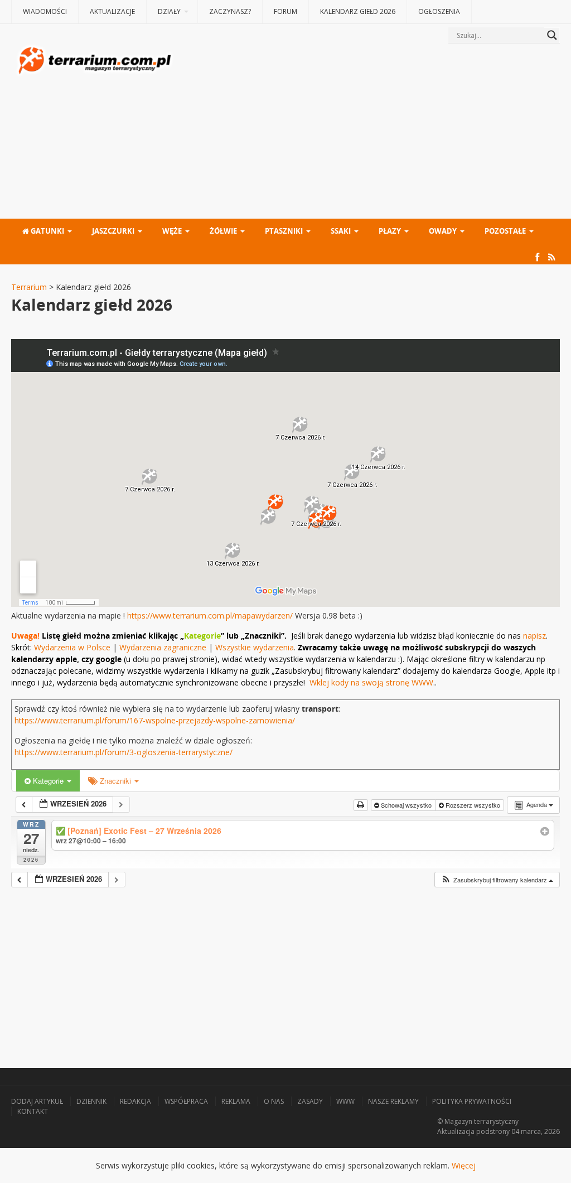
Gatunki (46, 231)
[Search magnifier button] (552, 35)
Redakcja (135, 1101)
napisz (534, 635)
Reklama (235, 1101)
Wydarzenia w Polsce (72, 647)
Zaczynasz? (230, 11)
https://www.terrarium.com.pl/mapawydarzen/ (210, 615)
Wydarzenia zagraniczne (164, 647)
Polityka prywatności (471, 1101)
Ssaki (341, 231)
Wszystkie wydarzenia (254, 647)
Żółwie (223, 231)
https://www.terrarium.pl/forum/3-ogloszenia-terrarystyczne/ (123, 752)
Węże (172, 231)
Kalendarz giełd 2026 (357, 11)
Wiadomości (45, 11)
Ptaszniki (284, 231)
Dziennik (91, 1101)
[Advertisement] (367, 132)
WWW (345, 1101)
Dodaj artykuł (37, 1101)
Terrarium (29, 287)
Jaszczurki (113, 231)
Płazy (390, 231)
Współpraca (186, 1101)
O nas (274, 1101)
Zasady (310, 1101)
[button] (497, 879)
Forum (285, 11)
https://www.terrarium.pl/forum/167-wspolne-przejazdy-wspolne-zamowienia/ (154, 720)
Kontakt (32, 1111)
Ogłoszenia (439, 11)
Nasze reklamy (393, 1101)
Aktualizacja (456, 1131)
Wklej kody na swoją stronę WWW (371, 682)
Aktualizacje (112, 11)
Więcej (464, 1165)
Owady (443, 231)
